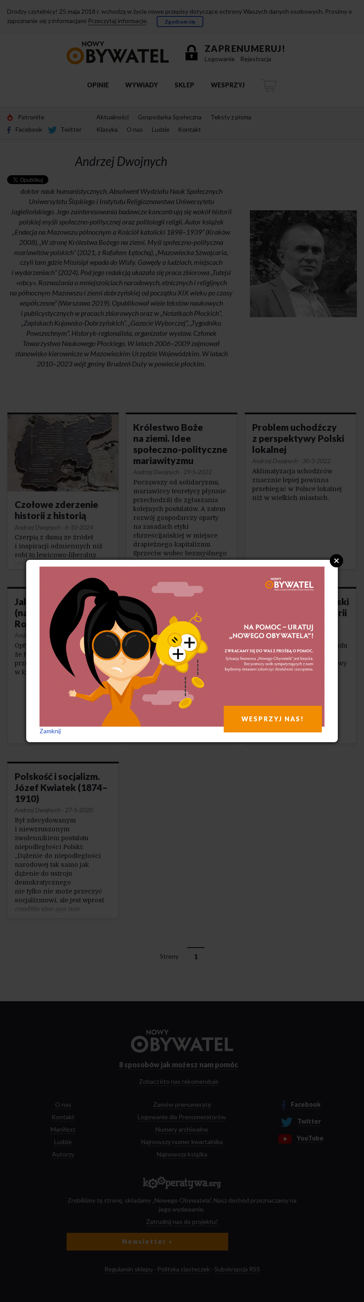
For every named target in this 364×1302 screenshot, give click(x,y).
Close (336, 560)
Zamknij (50, 731)
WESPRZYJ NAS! (272, 719)
